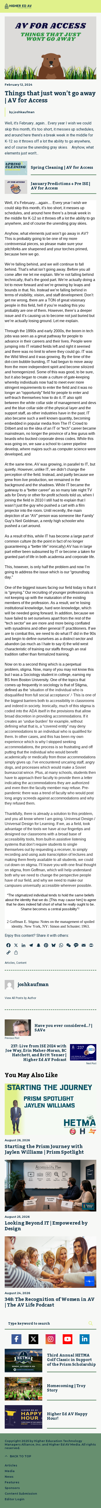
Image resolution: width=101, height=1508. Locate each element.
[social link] (16, 1339)
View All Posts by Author (20, 998)
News (9, 1476)
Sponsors (12, 1488)
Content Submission (21, 1493)
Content (21, 962)
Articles (10, 962)
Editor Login (14, 1499)
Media (10, 1471)
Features (12, 1482)
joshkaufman (24, 112)
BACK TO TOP (20, 1456)
